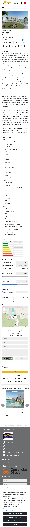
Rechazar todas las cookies (15, 517)
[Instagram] (19, 3)
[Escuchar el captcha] (3, 361)
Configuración (15, 524)
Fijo (4, 292)
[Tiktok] (21, 3)
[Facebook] (17, 3)
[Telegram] (24, 46)
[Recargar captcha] (14, 358)
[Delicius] (16, 46)
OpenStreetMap (20, 326)
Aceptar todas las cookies (15, 513)
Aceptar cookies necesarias (15, 520)
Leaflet (15, 326)
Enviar (15, 371)
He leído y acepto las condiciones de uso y (14, 366)
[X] (13, 46)
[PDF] (7, 46)
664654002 (11, 335)
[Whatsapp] (15, 3)
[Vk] (19, 46)
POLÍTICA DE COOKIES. (10, 511)
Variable (11, 292)
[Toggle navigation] (3, 7)
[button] (3, 405)
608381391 (19, 335)
